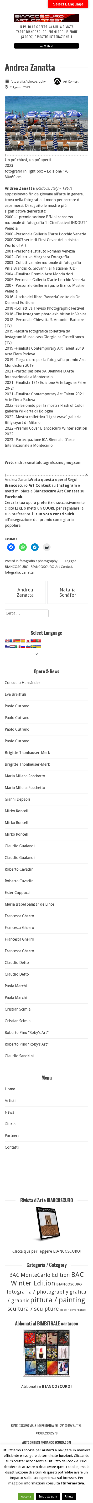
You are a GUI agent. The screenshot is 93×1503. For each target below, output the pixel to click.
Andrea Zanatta (25, 592)
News (9, 1112)
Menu (48, 46)
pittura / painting (57, 1300)
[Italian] (17, 646)
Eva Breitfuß (15, 694)
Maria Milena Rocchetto (25, 776)
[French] (12, 641)
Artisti (10, 1100)
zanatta (28, 572)
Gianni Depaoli (17, 799)
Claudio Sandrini (19, 1056)
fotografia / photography (28, 81)
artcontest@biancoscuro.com (46, 1442)
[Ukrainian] (38, 646)
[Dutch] (12, 646)
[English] (7, 641)
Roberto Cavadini (20, 869)
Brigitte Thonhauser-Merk (27, 752)
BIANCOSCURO (17, 567)
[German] (17, 641)
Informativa (73, 1483)
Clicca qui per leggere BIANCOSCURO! (46, 1251)
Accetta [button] (26, 1496)
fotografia (12, 572)
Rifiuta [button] (69, 1496)
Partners (12, 1135)
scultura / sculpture (33, 1308)
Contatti (12, 1147)
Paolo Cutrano (17, 706)
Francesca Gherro (19, 916)
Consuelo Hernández (22, 682)
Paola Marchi (16, 986)
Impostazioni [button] (48, 1496)
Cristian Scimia (18, 1009)
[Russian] (23, 646)
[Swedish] (33, 646)
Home (10, 1089)
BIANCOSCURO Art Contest (51, 567)
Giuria (10, 1124)
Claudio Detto (17, 962)
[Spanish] (23, 641)
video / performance (73, 1309)
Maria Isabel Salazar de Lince (29, 904)
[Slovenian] (28, 646)
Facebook (13, 497)
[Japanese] (28, 641)
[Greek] (7, 646)
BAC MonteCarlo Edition (39, 1275)
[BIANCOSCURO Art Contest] (46, 21)
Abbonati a (46, 1386)
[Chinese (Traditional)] (33, 641)
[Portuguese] (38, 641)
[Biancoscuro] (46, 1353)
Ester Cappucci (18, 892)
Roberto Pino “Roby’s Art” (27, 1032)
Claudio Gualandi (20, 846)
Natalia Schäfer (67, 592)
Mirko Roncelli (17, 811)
